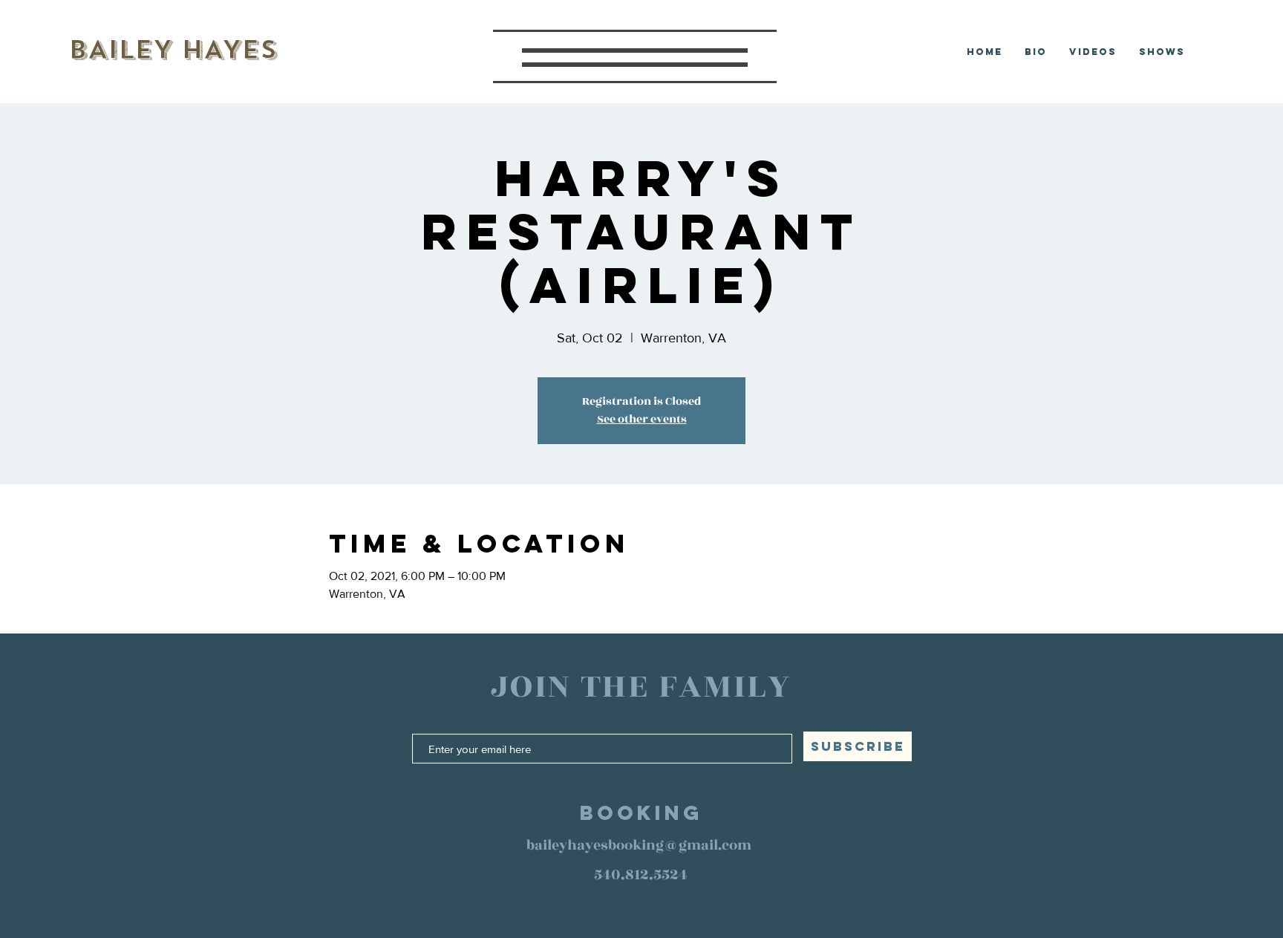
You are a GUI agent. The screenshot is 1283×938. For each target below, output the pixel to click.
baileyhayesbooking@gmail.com (638, 845)
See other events (642, 419)
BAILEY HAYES (172, 49)
